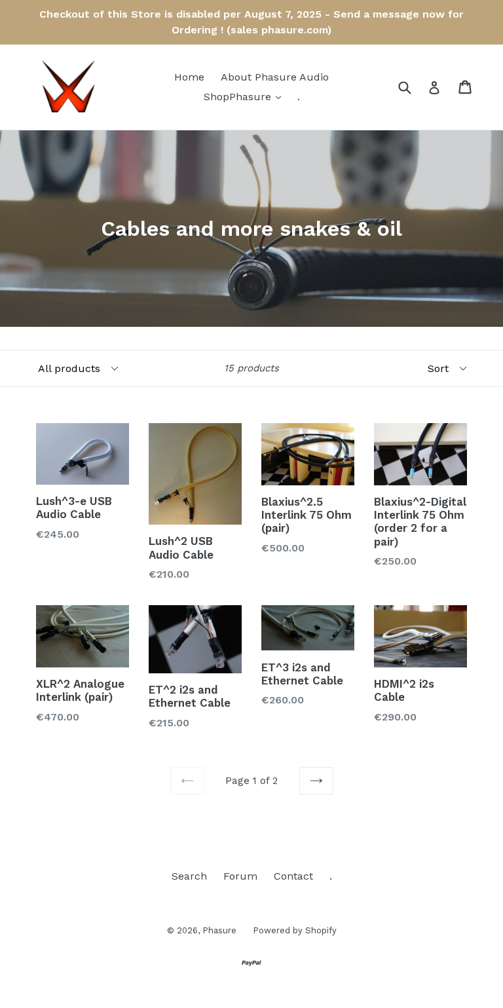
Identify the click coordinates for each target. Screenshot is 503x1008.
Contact (293, 876)
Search (189, 876)
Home (189, 77)
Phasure (219, 930)
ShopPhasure (246, 96)
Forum (240, 876)
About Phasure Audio (275, 77)
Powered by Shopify (295, 930)
